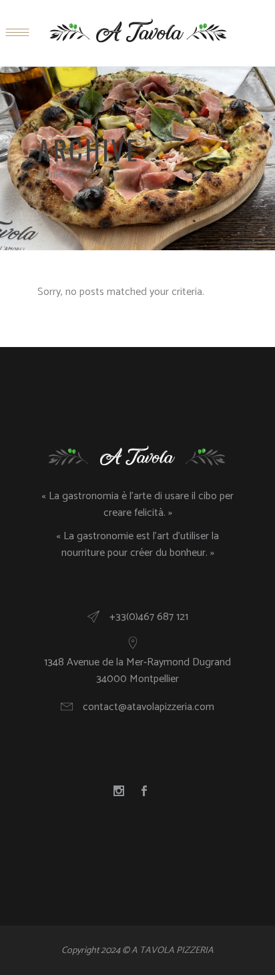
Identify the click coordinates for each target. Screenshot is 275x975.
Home (50, 174)
